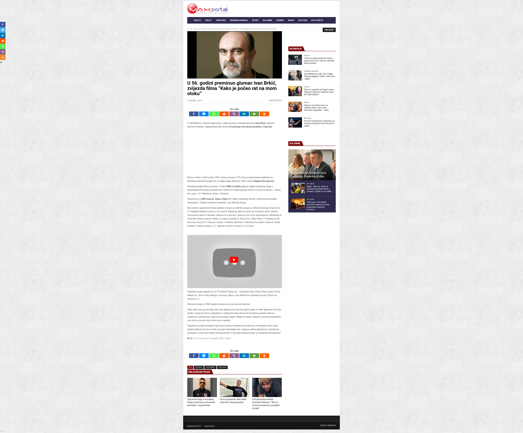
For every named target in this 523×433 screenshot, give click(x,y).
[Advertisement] (234, 153)
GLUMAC (198, 367)
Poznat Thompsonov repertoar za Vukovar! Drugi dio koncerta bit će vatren (319, 123)
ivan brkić (210, 367)
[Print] (264, 113)
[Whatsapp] (214, 113)
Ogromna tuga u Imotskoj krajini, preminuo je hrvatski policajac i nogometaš (201, 402)
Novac (291, 20)
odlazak (222, 367)
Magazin (307, 118)
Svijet (208, 20)
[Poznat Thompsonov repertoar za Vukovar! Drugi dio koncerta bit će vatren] (295, 122)
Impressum (209, 426)
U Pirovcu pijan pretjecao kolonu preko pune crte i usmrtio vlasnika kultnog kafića (319, 60)
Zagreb (280, 20)
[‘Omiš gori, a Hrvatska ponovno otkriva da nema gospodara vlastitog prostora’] (298, 204)
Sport (255, 20)
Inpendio (331, 425)
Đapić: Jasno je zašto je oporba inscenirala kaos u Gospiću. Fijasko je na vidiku (319, 189)
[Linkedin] (244, 113)
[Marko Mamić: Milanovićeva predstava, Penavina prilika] (312, 164)
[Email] (254, 113)
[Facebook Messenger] (204, 113)
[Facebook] (194, 113)
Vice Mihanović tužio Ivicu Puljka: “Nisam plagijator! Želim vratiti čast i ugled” (319, 76)
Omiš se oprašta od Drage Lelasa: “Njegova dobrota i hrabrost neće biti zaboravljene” (319, 92)
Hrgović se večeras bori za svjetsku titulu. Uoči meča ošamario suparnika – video (316, 107)
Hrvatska (221, 20)
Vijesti (197, 20)
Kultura (302, 20)
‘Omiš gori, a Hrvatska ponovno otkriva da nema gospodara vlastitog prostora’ (318, 206)
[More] (2, 57)
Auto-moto (317, 20)
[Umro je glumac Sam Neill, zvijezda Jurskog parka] (234, 387)
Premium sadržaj (239, 20)
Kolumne (267, 20)
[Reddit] (224, 113)
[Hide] (1, 62)
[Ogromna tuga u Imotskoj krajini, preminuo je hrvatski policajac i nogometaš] (202, 387)
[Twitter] (2, 30)
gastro (193, 27)
